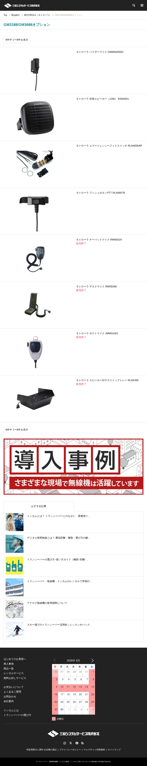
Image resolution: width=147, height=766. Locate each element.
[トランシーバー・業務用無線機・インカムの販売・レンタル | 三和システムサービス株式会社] (22, 5)
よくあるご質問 (12, 691)
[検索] (133, 5)
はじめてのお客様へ (15, 659)
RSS (82, 743)
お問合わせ (10, 696)
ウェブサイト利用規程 (94, 749)
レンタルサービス (14, 673)
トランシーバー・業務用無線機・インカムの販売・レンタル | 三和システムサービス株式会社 (68, 761)
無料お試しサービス (15, 678)
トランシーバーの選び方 (17, 715)
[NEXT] (91, 660)
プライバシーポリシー (70, 749)
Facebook (76, 743)
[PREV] (55, 660)
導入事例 (9, 663)
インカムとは (11, 710)
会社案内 (9, 701)
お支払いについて (14, 687)
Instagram (64, 743)
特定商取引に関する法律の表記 (42, 749)
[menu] (141, 5)
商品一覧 (9, 668)
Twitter (70, 743)
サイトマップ (114, 749)
